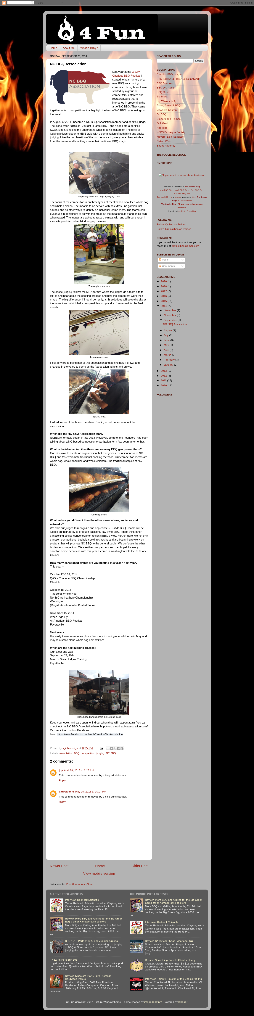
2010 (164, 385)
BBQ (76, 753)
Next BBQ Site (166, 190)
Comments (168, 266)
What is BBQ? (89, 47)
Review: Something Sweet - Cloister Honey (170, 960)
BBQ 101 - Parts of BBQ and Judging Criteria (91, 941)
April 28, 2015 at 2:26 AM (79, 770)
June (167, 340)
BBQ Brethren (165, 83)
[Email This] (108, 748)
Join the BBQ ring (164, 197)
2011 (164, 380)
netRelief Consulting (187, 211)
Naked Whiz (164, 141)
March (168, 354)
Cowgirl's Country (167, 110)
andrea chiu (66, 791)
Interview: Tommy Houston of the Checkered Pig (173, 979)
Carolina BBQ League (169, 74)
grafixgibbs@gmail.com (185, 246)
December (170, 310)
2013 (164, 370)
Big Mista (162, 96)
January (169, 364)
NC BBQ (111, 753)
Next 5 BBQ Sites (181, 190)
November (170, 315)
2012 (164, 375)
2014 (164, 306)
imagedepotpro (153, 1002)
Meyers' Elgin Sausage (170, 136)
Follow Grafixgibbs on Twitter (174, 229)
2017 (164, 291)
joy (61, 770)
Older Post (139, 866)
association (66, 753)
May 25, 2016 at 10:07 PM (90, 791)
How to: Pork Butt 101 (64, 959)
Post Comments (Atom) (80, 884)
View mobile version (99, 873)
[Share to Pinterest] (122, 748)
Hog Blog (162, 127)
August (168, 330)
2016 (164, 296)
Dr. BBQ (161, 114)
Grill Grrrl (162, 123)
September (171, 320)
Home (53, 47)
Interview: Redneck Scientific (82, 899)
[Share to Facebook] (118, 748)
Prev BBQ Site (197, 190)
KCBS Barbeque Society (171, 132)
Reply (62, 780)
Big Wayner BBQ (166, 101)
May (167, 345)
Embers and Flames (169, 119)
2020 (164, 281)
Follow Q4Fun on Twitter (171, 224)
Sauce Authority (166, 145)
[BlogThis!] (111, 748)
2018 (164, 286)
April (167, 350)
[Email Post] (101, 748)
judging (100, 753)
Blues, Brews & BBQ (169, 105)
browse (178, 197)
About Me (69, 47)
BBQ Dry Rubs (165, 87)
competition (87, 753)
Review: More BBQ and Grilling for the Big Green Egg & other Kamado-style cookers (94, 920)
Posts (164, 259)
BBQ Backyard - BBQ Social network (178, 79)
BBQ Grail (162, 92)
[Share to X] (115, 748)
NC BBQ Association (175, 324)
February (169, 359)
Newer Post (59, 866)
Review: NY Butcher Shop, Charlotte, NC (169, 941)
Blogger (182, 1002)
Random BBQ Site (182, 193)
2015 (164, 301)
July (166, 335)
